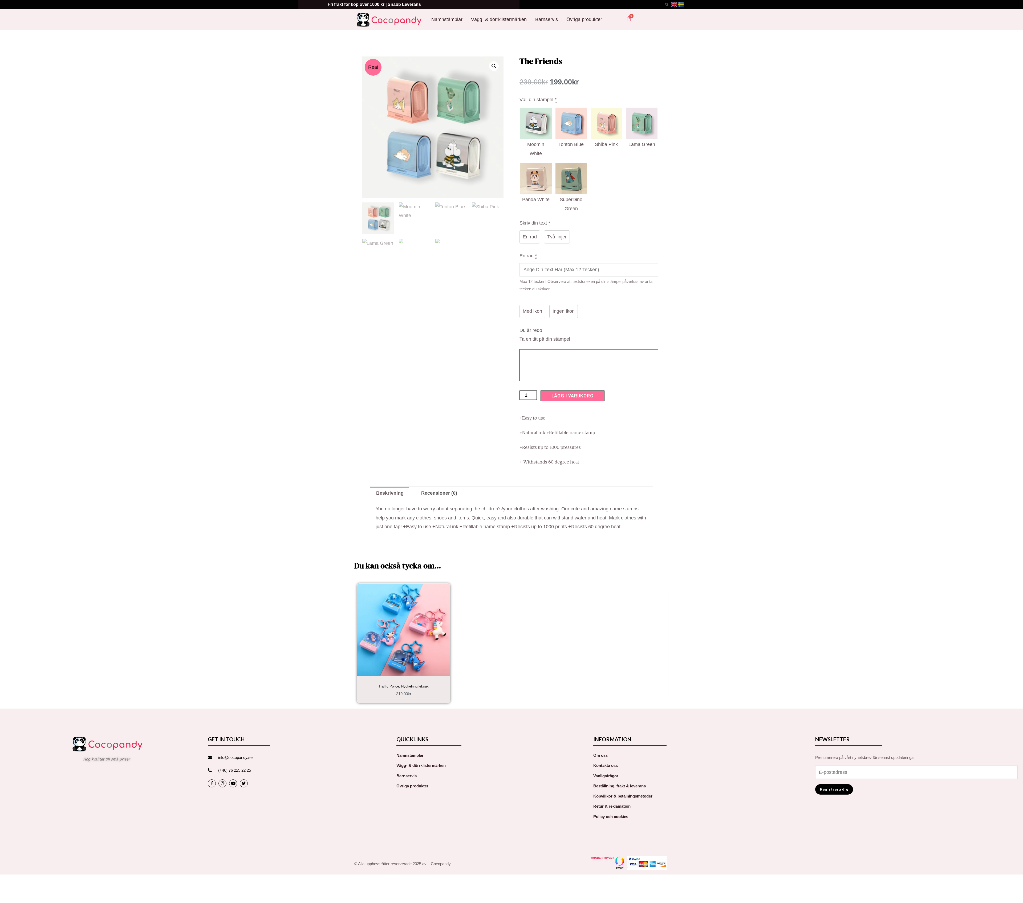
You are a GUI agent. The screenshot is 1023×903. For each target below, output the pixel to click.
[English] (674, 4)
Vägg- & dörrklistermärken (499, 19)
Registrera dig (834, 789)
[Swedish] (680, 4)
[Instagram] (222, 783)
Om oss (600, 755)
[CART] (629, 18)
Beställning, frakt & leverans (619, 786)
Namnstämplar (446, 19)
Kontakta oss (605, 765)
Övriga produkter (584, 19)
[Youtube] (233, 783)
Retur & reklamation (612, 806)
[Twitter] (244, 783)
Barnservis (546, 19)
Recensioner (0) (439, 493)
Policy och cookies (610, 816)
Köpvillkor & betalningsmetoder (622, 796)
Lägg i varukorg (572, 395)
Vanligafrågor (605, 776)
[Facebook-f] (212, 783)
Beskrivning (390, 493)
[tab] (389, 493)
